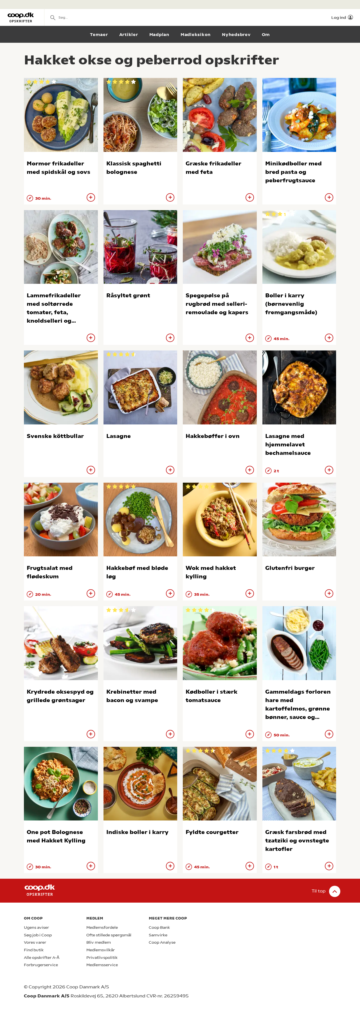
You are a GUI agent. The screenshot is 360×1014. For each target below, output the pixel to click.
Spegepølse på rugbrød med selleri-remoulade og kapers (217, 304)
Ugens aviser (36, 927)
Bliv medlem (98, 942)
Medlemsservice (102, 965)
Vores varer (35, 942)
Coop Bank (159, 927)
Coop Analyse (162, 942)
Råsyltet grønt (128, 295)
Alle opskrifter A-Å (41, 957)
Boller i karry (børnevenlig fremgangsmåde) (291, 304)
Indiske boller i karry (137, 832)
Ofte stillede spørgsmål (108, 935)
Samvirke (158, 935)
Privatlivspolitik (102, 957)
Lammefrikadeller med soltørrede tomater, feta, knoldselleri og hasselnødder (54, 312)
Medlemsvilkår (100, 950)
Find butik (34, 950)
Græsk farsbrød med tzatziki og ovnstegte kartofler (297, 840)
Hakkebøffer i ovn (213, 436)
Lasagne (118, 436)
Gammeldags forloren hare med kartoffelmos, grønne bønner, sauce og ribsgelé (298, 709)
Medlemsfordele (102, 927)
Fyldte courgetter (212, 832)
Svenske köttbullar (55, 436)
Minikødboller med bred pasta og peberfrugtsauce (293, 172)
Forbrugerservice (41, 965)
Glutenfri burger (290, 568)
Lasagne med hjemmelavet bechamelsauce (288, 444)
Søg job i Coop (38, 935)
